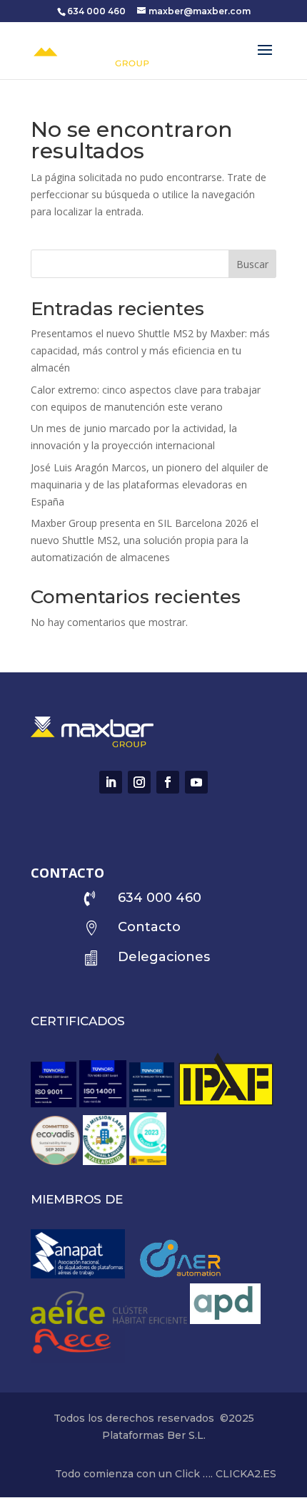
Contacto (149, 927)
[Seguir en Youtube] (196, 782)
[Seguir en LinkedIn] (110, 782)
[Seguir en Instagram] (139, 782)
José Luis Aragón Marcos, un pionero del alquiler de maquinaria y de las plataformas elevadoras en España (149, 484)
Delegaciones (164, 957)
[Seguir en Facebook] (167, 782)
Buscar (252, 264)
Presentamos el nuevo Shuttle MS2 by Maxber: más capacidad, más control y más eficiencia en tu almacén (150, 350)
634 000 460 (96, 11)
